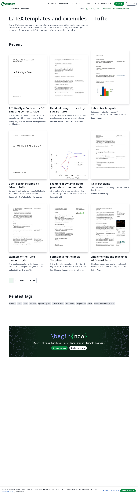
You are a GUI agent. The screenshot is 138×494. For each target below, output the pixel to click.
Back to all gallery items (19, 9)
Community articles (121, 8)
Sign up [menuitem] (119, 3)
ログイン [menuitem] (131, 3)
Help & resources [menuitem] (102, 3)
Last (32, 280)
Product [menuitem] (51, 3)
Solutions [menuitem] (63, 3)
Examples (107, 8)
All (87, 8)
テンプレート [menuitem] (77, 3)
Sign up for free (59, 348)
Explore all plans (78, 348)
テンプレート (95, 8)
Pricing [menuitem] (89, 3)
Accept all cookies (128, 491)
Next (22, 280)
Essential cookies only (111, 490)
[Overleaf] (8, 3)
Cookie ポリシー (7, 492)
